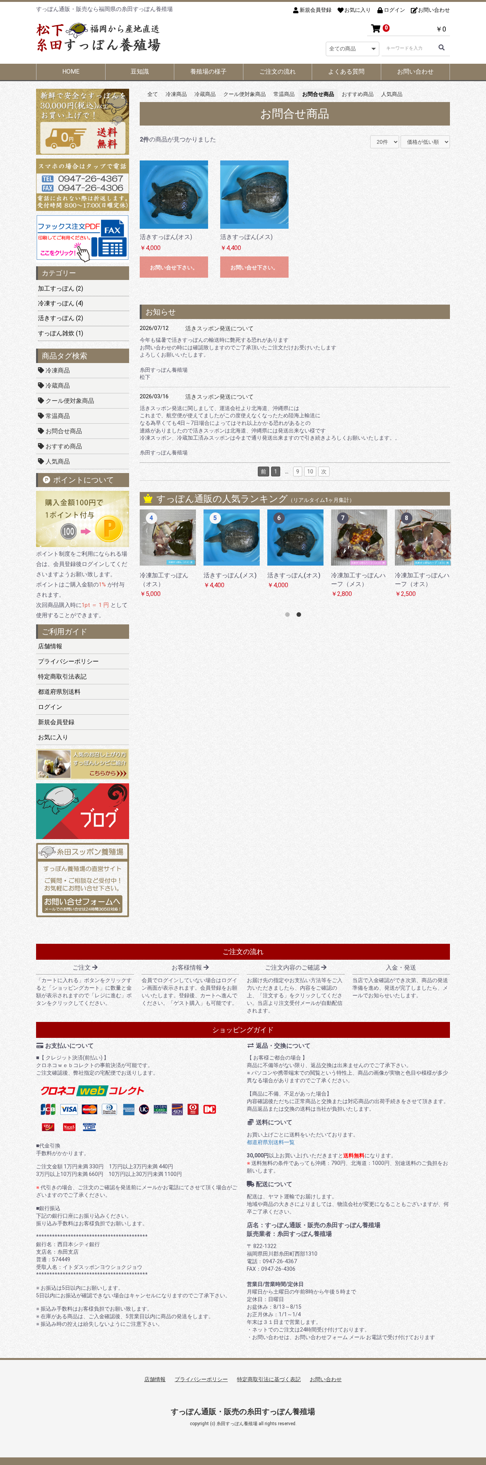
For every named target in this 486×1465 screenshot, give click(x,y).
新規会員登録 (56, 722)
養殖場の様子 (208, 71)
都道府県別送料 (59, 691)
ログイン (50, 706)
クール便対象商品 (69, 400)
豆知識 (140, 71)
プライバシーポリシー (68, 661)
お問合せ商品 (63, 431)
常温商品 (57, 416)
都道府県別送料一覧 (271, 1142)
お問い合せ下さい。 (174, 267)
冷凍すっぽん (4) (60, 303)
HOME (70, 71)
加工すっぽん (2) (60, 288)
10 (310, 471)
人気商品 (57, 461)
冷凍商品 (57, 370)
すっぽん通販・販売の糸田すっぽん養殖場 (243, 1411)
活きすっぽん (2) (60, 318)
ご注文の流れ (277, 71)
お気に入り (53, 737)
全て (152, 94)
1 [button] (289, 616)
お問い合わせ (415, 71)
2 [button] (300, 616)
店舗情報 (50, 646)
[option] (178, 557)
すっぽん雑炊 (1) (60, 333)
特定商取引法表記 (62, 676)
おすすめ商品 (63, 446)
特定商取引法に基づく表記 (269, 1379)
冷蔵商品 (57, 385)
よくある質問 (346, 71)
